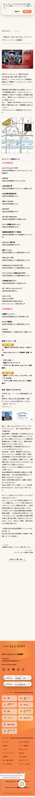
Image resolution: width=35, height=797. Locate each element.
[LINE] (13, 669)
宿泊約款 (21, 753)
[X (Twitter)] (18, 669)
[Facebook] (8, 669)
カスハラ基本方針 (7, 764)
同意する (27, 11)
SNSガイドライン (24, 760)
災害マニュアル (23, 749)
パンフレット (6, 749)
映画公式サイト (7, 406)
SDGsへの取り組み (24, 742)
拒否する (17, 11)
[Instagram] (4, 669)
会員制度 (5, 745)
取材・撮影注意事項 (8, 760)
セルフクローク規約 (24, 764)
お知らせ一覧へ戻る (16, 559)
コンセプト (6, 742)
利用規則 (5, 756)
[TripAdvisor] (23, 669)
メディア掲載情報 (23, 745)
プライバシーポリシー (8, 753)
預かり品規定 (22, 756)
